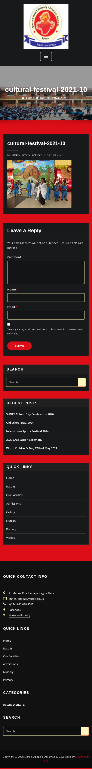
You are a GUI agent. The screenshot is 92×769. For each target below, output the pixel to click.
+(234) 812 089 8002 (21, 604)
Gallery (10, 512)
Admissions (13, 503)
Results (10, 486)
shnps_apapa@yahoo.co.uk (26, 599)
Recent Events (12, 704)
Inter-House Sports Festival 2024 (27, 431)
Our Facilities (14, 495)
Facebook (15, 610)
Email (12, 307)
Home (30, 98)
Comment (14, 257)
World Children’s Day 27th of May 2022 (31, 448)
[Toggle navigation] (46, 56)
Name (12, 289)
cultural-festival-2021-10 (55, 98)
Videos (10, 538)
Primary (11, 529)
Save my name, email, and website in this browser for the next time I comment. (45, 331)
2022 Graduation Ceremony (24, 440)
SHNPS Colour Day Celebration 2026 (30, 414)
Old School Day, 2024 (20, 423)
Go (81, 382)
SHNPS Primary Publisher (24, 155)
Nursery (11, 520)
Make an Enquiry (19, 615)
